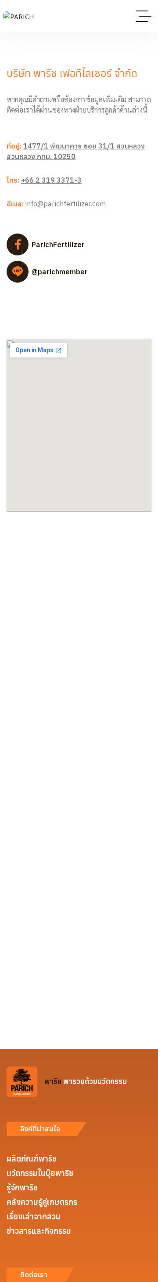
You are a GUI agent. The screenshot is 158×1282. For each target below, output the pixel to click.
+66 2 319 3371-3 (51, 180)
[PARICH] (18, 16)
